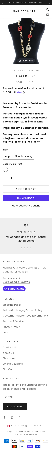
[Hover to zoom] (26, 41)
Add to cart (26, 189)
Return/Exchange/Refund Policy (22, 310)
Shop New (9, 358)
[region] (26, 233)
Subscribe (15, 406)
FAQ (5, 332)
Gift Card (8, 369)
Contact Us (10, 347)
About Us (8, 353)
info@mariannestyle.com (19, 138)
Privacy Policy (11, 326)
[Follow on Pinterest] (19, 417)
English (38, 426)
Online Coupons (13, 364)
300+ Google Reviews (16, 282)
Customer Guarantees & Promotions (26, 315)
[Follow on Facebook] (4, 417)
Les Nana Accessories (26, 70)
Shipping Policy (12, 305)
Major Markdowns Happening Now (26, 2)
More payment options (26, 205)
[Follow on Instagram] (11, 417)
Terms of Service (13, 321)
